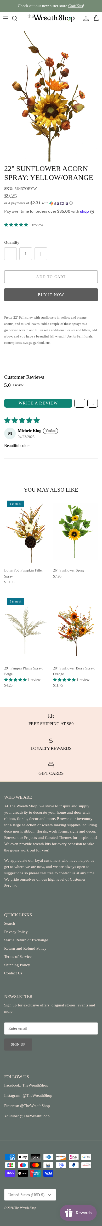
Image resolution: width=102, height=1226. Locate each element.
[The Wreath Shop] (51, 18)
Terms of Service (18, 956)
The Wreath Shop (25, 1208)
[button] (51, 203)
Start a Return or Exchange (26, 940)
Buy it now (51, 295)
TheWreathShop (35, 1085)
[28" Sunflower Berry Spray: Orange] (75, 629)
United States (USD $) (26, 1195)
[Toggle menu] (6, 18)
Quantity (11, 242)
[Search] (17, 18)
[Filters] (79, 403)
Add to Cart (51, 277)
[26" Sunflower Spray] (75, 531)
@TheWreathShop (34, 1106)
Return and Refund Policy (25, 948)
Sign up (18, 1044)
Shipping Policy (17, 965)
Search (9, 923)
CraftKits (75, 6)
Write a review (38, 403)
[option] (51, 93)
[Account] (84, 18)
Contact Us (13, 973)
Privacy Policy (16, 932)
